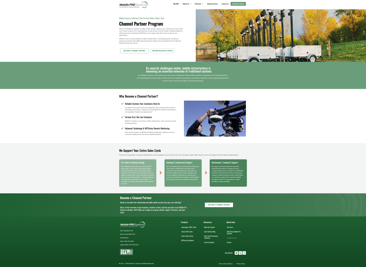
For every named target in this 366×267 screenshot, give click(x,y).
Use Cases (230, 227)
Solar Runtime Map (209, 232)
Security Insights (209, 242)
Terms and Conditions (226, 264)
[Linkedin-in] (240, 253)
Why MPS (176, 4)
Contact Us (225, 4)
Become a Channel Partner (134, 51)
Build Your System (238, 4)
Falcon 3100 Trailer (187, 232)
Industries (186, 4)
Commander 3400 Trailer (188, 227)
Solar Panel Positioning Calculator (211, 237)
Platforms (198, 4)
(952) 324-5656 (129, 241)
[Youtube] (236, 253)
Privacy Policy (240, 264)
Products (184, 222)
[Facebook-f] (244, 253)
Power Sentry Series (187, 236)
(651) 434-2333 (133, 245)
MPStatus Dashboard (187, 240)
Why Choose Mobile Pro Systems (234, 233)
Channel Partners (212, 4)
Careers (229, 242)
